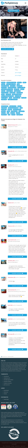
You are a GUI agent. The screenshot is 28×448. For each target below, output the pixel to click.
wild (9, 114)
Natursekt (16, 89)
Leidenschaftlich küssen (7, 89)
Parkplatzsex (17, 91)
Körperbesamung (12, 87)
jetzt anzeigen (18, 72)
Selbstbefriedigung (16, 94)
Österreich (6, 392)
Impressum (23, 446)
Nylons (22, 89)
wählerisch (3, 114)
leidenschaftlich (17, 109)
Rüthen (20, 226)
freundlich (3, 109)
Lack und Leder (21, 87)
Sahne (2, 94)
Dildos (24, 82)
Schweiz (5, 393)
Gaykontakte (6, 399)
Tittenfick (24, 97)
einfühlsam (4, 108)
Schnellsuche (6, 376)
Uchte (19, 334)
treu (8, 113)
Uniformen (3, 99)
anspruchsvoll (13, 106)
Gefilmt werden (5, 86)
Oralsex (3, 91)
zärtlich (13, 114)
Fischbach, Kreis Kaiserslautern (14, 166)
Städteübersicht (7, 378)
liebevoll (3, 111)
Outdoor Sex (10, 91)
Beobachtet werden (11, 82)
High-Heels (19, 86)
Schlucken (8, 94)
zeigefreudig (19, 114)
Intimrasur (3, 87)
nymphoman (14, 111)
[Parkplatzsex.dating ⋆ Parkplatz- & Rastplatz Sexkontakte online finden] (9, 3)
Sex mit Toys (4, 97)
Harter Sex (12, 86)
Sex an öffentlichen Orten (7, 96)
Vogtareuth (19, 305)
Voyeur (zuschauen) (12, 99)
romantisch (21, 111)
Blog (4, 446)
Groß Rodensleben (21, 319)
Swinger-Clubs (16, 97)
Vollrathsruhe (22, 277)
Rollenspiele (19, 92)
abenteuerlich (4, 106)
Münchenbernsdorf (22, 151)
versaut (18, 113)
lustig (8, 111)
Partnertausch (4, 92)
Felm (19, 203)
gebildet (10, 109)
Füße (18, 84)
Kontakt (12, 446)
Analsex (3, 82)
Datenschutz (17, 446)
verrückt (13, 113)
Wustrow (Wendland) (12, 262)
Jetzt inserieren (7, 384)
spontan (3, 113)
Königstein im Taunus (12, 126)
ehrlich (19, 106)
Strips (10, 97)
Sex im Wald (18, 96)
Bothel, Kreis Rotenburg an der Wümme (17, 291)
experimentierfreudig (13, 108)
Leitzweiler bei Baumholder (14, 241)
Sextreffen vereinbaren (7, 49)
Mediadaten (8, 446)
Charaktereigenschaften (8, 379)
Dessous (19, 82)
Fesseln (3, 84)
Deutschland (6, 390)
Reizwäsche (12, 92)
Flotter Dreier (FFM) (11, 84)
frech (21, 108)
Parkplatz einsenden (8, 383)
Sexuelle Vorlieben (7, 381)
